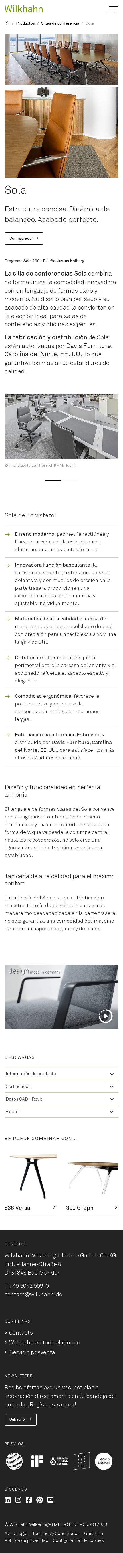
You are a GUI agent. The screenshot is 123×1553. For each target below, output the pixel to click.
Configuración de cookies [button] (78, 1540)
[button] (111, 9)
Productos (25, 23)
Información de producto (31, 1073)
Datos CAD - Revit (24, 1099)
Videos (12, 1111)
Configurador (21, 238)
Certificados (18, 1086)
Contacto (21, 1333)
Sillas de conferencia (60, 23)
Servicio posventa (32, 1352)
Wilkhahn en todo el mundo (44, 1343)
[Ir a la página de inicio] (24, 8)
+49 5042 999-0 (29, 1286)
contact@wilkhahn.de (33, 1294)
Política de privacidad (26, 1540)
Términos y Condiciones (56, 1533)
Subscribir (18, 1419)
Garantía (93, 1533)
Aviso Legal (16, 1533)
